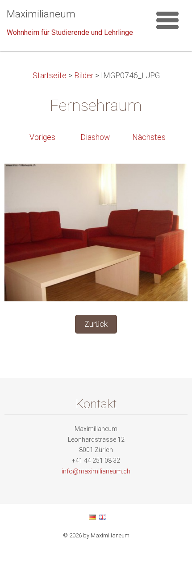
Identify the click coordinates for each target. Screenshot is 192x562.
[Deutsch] (92, 516)
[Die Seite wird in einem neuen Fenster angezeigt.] (96, 232)
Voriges (42, 137)
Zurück (96, 324)
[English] (102, 516)
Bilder (83, 75)
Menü (167, 20)
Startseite (50, 75)
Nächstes (149, 137)
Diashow (95, 137)
